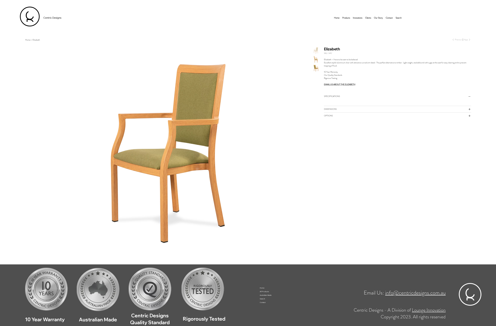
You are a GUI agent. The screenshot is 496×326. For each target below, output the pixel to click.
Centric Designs (52, 17)
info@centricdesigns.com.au (415, 293)
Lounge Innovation (429, 310)
